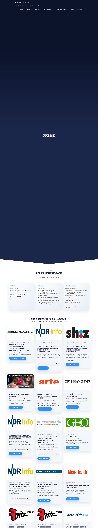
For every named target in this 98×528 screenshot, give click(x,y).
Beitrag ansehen (16, 407)
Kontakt (79, 9)
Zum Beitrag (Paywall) (17, 358)
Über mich (37, 9)
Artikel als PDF (72, 364)
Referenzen (47, 9)
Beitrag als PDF (15, 453)
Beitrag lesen (43, 458)
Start (21, 9)
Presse (72, 9)
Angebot (28, 9)
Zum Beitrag (43, 368)
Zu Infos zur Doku (44, 408)
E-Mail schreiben (21, 294)
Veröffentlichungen (60, 9)
